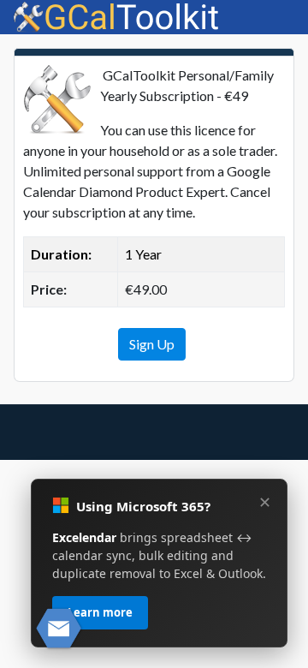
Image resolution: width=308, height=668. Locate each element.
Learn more (100, 612)
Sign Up (152, 344)
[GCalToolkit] (117, 15)
